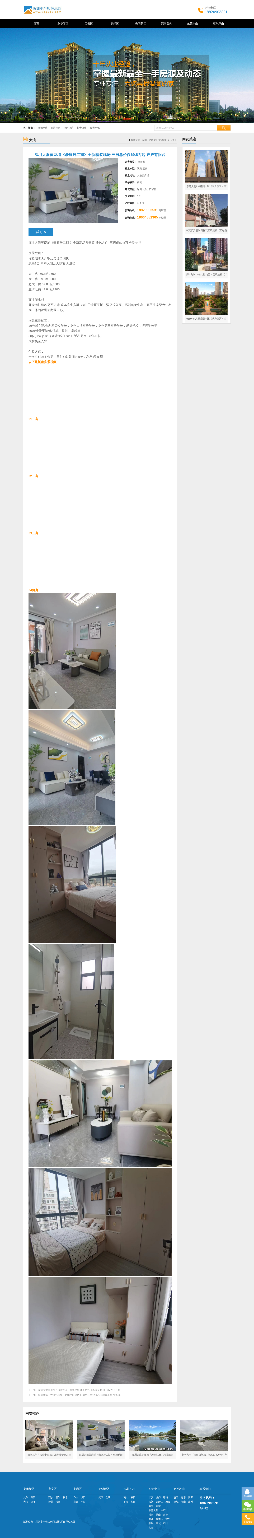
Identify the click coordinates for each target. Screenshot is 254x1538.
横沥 (151, 1514)
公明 (108, 1497)
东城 (151, 1523)
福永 (65, 1497)
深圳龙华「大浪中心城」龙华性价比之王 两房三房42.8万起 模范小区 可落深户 (80, 1394)
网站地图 (71, 1521)
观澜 (33, 1501)
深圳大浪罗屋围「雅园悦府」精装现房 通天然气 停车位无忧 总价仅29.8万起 (79, 1390)
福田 (133, 1497)
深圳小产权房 (149, 140)
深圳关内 (166, 23)
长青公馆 (82, 127)
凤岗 (151, 1506)
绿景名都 (95, 127)
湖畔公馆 (68, 127)
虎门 (158, 1497)
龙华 (25, 1497)
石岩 (58, 1497)
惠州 (190, 1501)
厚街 (165, 1497)
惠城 (176, 1501)
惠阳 (176, 1497)
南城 (158, 1523)
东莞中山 (192, 23)
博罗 (190, 1497)
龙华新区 (62, 23)
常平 (168, 1519)
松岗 (58, 1501)
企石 (163, 1510)
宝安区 (88, 23)
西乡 (50, 1497)
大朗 (151, 1501)
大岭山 (159, 1501)
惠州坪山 (217, 23)
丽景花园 (55, 127)
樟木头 (159, 1519)
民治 (33, 1497)
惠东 (183, 1497)
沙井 (50, 1501)
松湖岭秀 (42, 127)
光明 (100, 1497)
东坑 (158, 1506)
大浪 (172, 140)
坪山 (183, 1501)
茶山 (158, 1514)
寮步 (165, 1514)
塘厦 (168, 1501)
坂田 (83, 1497)
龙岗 (75, 1501)
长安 (151, 1497)
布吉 (75, 1497)
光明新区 (140, 23)
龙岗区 (114, 23)
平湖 (83, 1501)
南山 (126, 1497)
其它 (151, 1527)
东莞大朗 (153, 1510)
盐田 (133, 1501)
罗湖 (126, 1501)
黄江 (151, 1519)
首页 (36, 23)
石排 (165, 1523)
